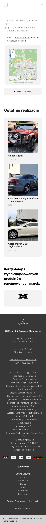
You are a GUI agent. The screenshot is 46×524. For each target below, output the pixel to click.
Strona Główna (23, 474)
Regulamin (34, 501)
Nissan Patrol (15, 155)
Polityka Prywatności (16, 501)
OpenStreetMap (30, 79)
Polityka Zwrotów (23, 508)
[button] (13, 52)
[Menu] (42, 5)
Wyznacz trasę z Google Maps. (23, 83)
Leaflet (20, 79)
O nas (23, 484)
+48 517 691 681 (22, 37)
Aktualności (23, 490)
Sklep (23, 487)
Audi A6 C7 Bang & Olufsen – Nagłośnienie (23, 199)
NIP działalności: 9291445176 (22, 359)
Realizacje (23, 480)
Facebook (23, 494)
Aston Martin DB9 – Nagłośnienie (18, 245)
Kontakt (23, 477)
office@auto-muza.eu (15, 40)
